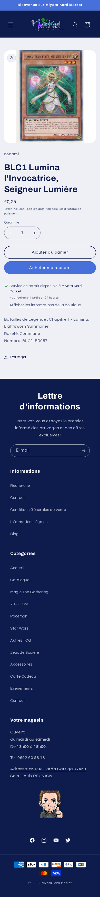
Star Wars (19, 628)
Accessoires (21, 664)
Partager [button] (18, 357)
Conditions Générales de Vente (38, 510)
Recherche (20, 486)
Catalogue (19, 580)
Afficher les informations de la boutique (45, 305)
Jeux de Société (24, 652)
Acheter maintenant (50, 268)
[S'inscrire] (83, 450)
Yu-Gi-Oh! (19, 604)
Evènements (21, 688)
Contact (17, 498)
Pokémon (18, 616)
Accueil (17, 568)
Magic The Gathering (29, 592)
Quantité (11, 222)
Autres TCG (20, 640)
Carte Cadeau (23, 676)
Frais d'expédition (38, 209)
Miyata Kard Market (57, 883)
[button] (11, 25)
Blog (14, 534)
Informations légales (29, 522)
